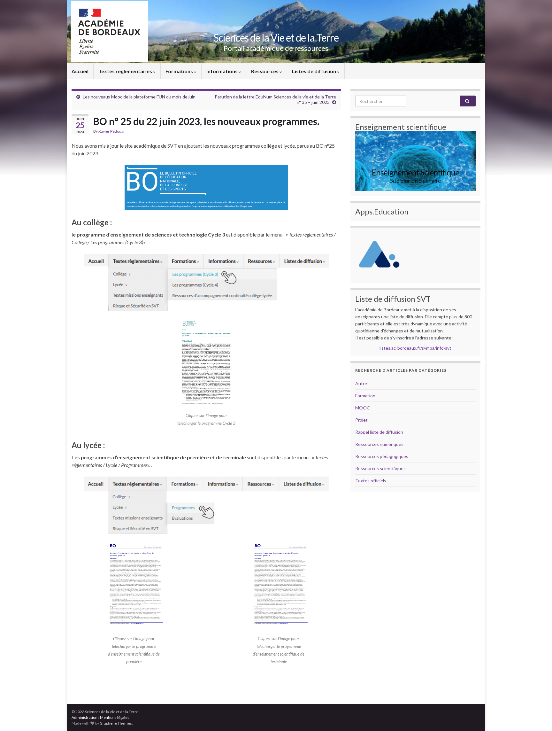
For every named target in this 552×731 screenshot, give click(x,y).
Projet (361, 420)
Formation (365, 395)
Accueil (80, 71)
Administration (84, 717)
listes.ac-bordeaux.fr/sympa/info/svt (415, 348)
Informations (222, 71)
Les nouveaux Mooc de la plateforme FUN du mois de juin (139, 96)
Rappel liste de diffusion (379, 432)
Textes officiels (370, 480)
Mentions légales (114, 717)
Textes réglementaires (125, 71)
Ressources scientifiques (380, 468)
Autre (361, 383)
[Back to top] (538, 717)
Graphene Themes (116, 723)
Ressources (265, 71)
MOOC (362, 407)
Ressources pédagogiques (381, 456)
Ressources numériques (379, 444)
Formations (179, 71)
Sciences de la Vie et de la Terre (276, 37)
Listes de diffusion (314, 71)
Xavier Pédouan (112, 131)
